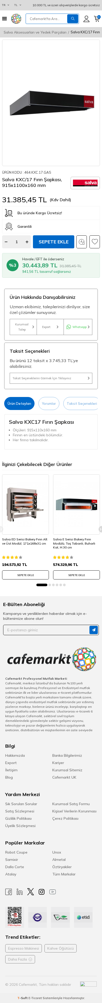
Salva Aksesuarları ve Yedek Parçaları (35, 32)
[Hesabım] (86, 19)
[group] (51, 103)
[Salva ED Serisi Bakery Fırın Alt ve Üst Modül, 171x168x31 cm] (25, 504)
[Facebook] (8, 891)
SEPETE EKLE (25, 575)
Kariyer (58, 762)
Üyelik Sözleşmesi (20, 825)
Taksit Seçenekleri (82, 403)
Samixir (11, 859)
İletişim (11, 770)
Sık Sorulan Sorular (21, 804)
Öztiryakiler (62, 867)
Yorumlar (49, 403)
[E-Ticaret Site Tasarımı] (88, 984)
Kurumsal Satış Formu (71, 804)
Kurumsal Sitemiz (67, 770)
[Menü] (4, 18)
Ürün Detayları (19, 403)
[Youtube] (52, 891)
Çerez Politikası (65, 818)
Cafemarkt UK (64, 777)
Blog (9, 777)
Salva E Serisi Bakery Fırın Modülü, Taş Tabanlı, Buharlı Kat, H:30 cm (74, 543)
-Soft (23, 998)
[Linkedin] (19, 891)
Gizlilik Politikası (18, 818)
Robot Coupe (16, 852)
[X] (30, 891)
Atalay (10, 874)
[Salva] (85, 183)
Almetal (59, 859)
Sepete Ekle (54, 242)
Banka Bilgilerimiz (67, 755)
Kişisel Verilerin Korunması (74, 811)
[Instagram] (41, 891)
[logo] (16, 19)
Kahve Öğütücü (60, 948)
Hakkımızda (15, 755)
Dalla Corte (14, 867)
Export (46, 327)
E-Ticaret (35, 998)
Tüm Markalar (64, 874)
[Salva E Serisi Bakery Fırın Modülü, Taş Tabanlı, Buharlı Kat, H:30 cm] (76, 504)
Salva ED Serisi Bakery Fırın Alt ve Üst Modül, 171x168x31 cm (24, 541)
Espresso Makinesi (23, 948)
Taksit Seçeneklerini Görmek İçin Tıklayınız (42, 378)
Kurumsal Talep (22, 327)
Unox (56, 852)
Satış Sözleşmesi (19, 811)
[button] (41, 585)
